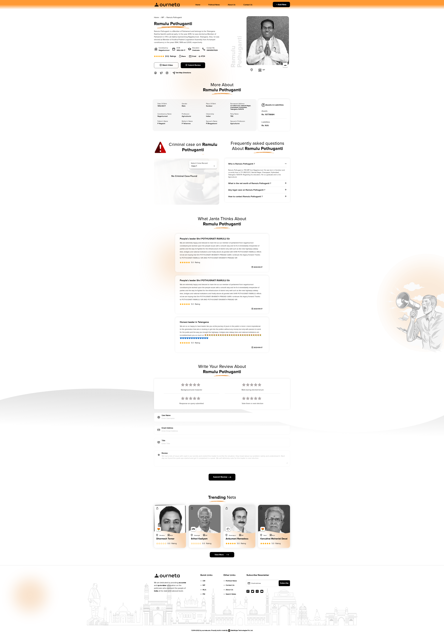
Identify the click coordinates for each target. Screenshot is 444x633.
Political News (214, 5)
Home (197, 5)
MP (204, 585)
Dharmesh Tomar (165, 539)
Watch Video (167, 65)
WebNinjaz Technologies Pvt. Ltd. (242, 630)
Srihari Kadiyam (199, 539)
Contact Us (247, 5)
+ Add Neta (281, 4)
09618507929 (212, 50)
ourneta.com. (206, 630)
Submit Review (194, 65)
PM (204, 594)
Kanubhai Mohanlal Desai (273, 539)
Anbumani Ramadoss (237, 539)
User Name (166, 416)
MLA (204, 590)
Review (165, 453)
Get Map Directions (183, 73)
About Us (231, 5)
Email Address (167, 428)
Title (163, 441)
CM (204, 581)
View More (219, 555)
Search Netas (231, 594)
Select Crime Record (199, 163)
